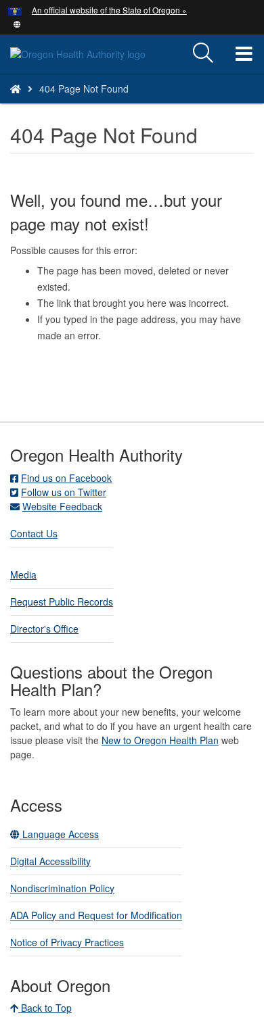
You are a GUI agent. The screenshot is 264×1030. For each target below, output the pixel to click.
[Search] (203, 53)
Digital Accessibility (50, 861)
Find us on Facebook (66, 478)
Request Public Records (61, 601)
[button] (17, 23)
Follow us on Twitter (63, 492)
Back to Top (45, 1007)
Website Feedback (62, 506)
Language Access (59, 834)
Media (23, 574)
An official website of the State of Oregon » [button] (109, 10)
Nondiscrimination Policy (62, 888)
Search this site (81, 106)
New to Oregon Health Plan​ (160, 740)
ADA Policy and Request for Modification (96, 915)
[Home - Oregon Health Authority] (15, 88)
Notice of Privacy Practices (67, 942)
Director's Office (44, 628)
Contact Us (34, 533)
